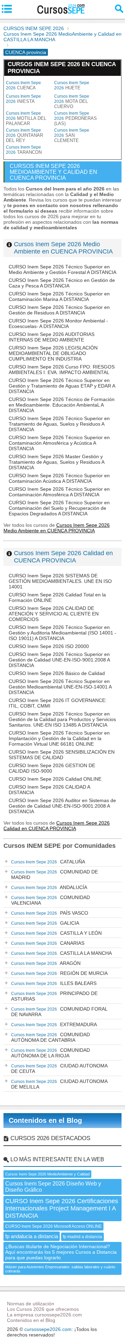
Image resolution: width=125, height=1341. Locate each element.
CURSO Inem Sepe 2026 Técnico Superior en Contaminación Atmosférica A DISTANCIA (59, 491)
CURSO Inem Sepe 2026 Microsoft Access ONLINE (53, 1226)
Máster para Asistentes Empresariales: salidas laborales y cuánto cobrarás (60, 1269)
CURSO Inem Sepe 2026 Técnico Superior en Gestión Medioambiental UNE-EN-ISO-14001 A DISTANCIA (60, 686)
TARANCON (24, 150)
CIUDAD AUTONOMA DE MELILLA (59, 1084)
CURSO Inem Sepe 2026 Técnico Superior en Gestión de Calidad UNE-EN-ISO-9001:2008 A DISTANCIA (59, 659)
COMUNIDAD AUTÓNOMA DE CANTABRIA (50, 1037)
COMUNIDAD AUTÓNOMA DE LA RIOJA (50, 1052)
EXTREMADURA (54, 1024)
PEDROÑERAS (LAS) (75, 118)
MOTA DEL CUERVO (71, 101)
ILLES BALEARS (54, 983)
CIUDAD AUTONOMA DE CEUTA (59, 1068)
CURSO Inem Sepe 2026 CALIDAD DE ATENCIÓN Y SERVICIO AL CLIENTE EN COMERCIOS (54, 613)
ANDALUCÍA (49, 887)
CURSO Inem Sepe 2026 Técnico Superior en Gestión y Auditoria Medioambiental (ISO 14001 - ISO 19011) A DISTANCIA (62, 632)
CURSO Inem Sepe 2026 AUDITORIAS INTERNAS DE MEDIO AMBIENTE (51, 337)
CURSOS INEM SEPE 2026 (33, 28)
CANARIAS (47, 943)
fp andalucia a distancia (31, 1236)
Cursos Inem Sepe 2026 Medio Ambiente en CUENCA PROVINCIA (63, 248)
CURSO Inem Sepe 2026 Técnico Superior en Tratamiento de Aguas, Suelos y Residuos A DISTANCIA (59, 424)
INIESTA (23, 99)
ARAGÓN (46, 963)
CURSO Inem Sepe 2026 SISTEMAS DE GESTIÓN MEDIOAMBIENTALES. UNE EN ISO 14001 (60, 581)
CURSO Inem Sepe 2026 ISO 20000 (49, 646)
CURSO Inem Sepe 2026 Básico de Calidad (57, 673)
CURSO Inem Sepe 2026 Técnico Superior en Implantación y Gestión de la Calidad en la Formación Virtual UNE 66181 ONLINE (59, 738)
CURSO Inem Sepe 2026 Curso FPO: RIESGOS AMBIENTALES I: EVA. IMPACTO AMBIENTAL (62, 369)
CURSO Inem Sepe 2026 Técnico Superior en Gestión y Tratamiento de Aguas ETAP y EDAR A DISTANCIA (62, 386)
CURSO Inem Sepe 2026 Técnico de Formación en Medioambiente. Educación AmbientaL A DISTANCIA (62, 405)
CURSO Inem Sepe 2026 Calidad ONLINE (55, 779)
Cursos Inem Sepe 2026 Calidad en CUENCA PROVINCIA (63, 557)
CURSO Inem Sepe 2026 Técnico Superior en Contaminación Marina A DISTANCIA (59, 296)
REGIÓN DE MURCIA (59, 973)
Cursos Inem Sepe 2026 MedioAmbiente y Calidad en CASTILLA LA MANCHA (62, 36)
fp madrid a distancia (82, 1236)
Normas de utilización (30, 1303)
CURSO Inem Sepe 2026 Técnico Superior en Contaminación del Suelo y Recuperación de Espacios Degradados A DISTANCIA (59, 508)
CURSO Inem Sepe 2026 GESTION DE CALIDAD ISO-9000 (52, 768)
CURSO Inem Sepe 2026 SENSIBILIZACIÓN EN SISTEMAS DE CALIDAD (62, 754)
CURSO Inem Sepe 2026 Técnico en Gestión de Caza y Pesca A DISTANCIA (62, 282)
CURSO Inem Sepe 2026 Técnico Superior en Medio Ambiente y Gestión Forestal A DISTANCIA (62, 269)
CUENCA (23, 85)
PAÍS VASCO (49, 913)
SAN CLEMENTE (71, 135)
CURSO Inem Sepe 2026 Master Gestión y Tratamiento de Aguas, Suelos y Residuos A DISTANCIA (56, 462)
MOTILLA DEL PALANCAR (26, 118)
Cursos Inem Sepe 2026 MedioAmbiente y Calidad (47, 1174)
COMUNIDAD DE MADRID (54, 874)
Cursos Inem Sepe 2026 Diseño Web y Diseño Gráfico (53, 1187)
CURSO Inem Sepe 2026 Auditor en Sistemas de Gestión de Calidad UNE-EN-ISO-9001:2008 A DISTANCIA (62, 806)
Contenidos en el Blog (45, 1120)
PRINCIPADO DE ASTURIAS (54, 996)
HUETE (71, 85)
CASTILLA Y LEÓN (56, 933)
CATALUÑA (48, 861)
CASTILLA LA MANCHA (61, 953)
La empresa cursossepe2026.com (44, 1314)
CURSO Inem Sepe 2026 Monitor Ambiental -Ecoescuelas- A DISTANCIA (58, 323)
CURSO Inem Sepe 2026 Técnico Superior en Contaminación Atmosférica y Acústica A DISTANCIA (59, 443)
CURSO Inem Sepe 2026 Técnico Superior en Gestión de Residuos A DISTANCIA (59, 310)
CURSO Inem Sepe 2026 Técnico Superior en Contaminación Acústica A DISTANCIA (59, 478)
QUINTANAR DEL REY (24, 135)
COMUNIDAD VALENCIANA (50, 900)
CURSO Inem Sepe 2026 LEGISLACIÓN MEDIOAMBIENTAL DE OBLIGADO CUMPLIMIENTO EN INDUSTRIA (53, 353)
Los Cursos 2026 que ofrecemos (43, 1309)
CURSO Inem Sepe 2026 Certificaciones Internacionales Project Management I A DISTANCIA (61, 1208)
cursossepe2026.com (48, 1329)
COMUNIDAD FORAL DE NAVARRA (59, 1011)
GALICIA (45, 923)
